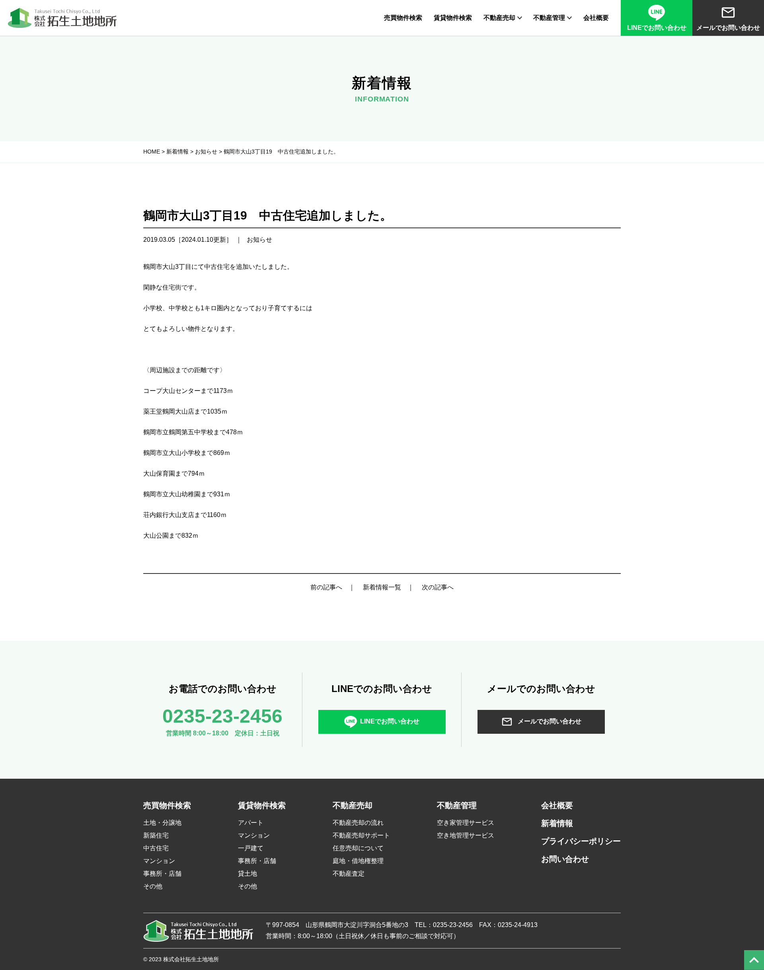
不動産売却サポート (361, 835)
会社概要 (596, 17)
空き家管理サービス (465, 822)
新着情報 (557, 823)
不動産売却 (499, 17)
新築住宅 (156, 835)
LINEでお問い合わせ (389, 721)
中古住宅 (156, 848)
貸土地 (247, 873)
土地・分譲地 (162, 822)
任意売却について (358, 848)
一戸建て (250, 848)
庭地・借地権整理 (358, 860)
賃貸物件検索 (453, 17)
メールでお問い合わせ (548, 721)
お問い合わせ (565, 859)
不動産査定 (348, 873)
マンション (159, 860)
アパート (250, 822)
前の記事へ (326, 587)
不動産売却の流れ (358, 822)
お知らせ (259, 239)
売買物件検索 (403, 17)
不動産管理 (549, 17)
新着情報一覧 (382, 587)
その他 (152, 886)
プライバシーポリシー (581, 841)
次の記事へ (438, 587)
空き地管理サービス (465, 835)
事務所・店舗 (162, 873)
